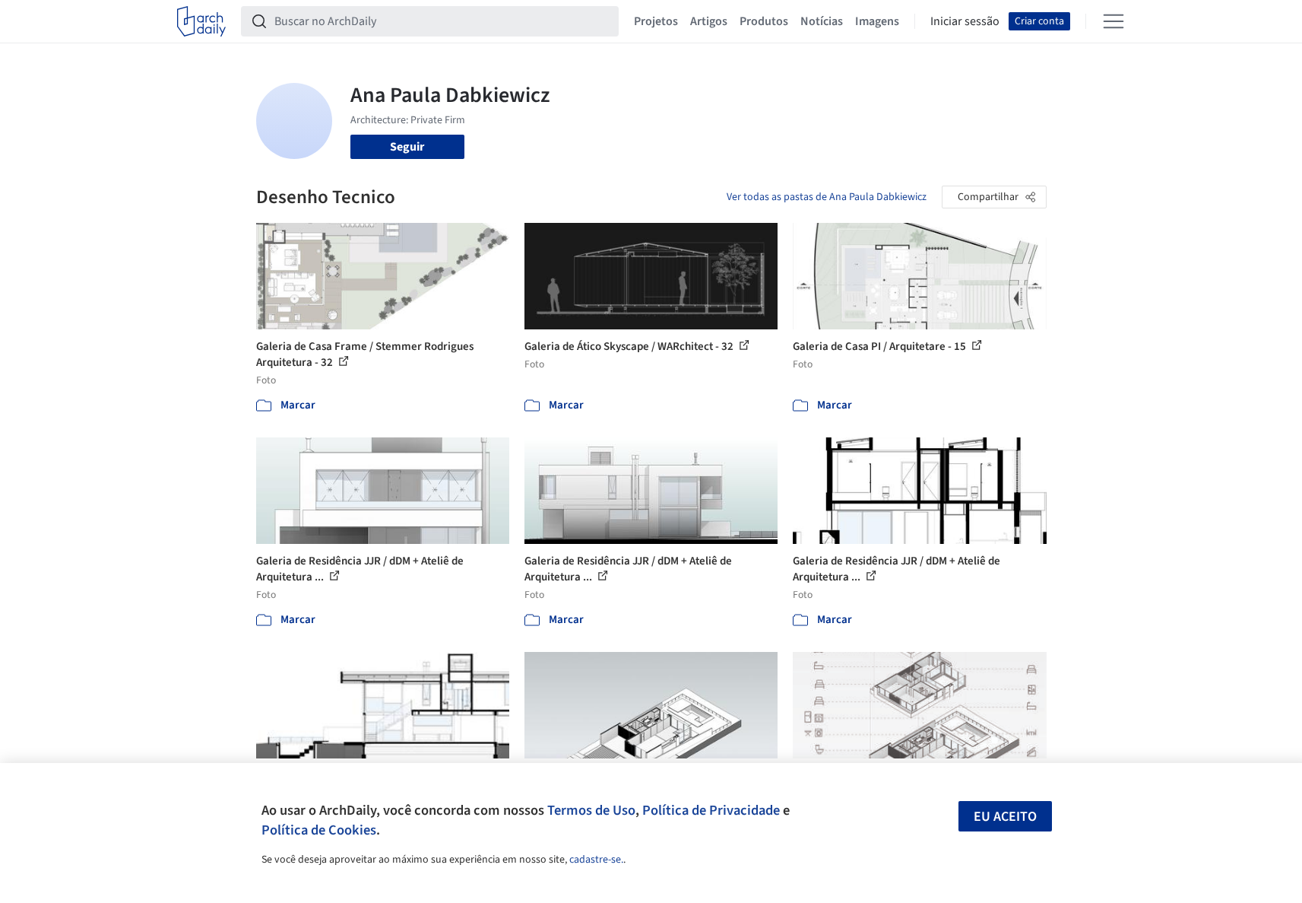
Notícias (821, 21)
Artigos (708, 21)
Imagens (877, 21)
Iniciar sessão (964, 21)
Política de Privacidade (711, 810)
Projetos (656, 21)
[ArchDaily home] (201, 21)
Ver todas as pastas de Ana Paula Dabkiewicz (827, 197)
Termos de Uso (591, 810)
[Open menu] (1113, 21)
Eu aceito (1005, 816)
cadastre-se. (596, 859)
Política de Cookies (318, 830)
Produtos (764, 21)
